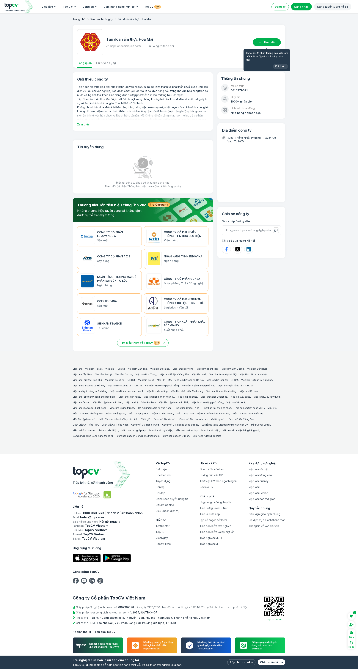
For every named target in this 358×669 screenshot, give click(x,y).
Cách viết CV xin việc (164, 419)
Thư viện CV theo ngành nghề (218, 481)
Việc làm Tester (81, 402)
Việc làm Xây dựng (240, 396)
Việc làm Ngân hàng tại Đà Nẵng (90, 391)
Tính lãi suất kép (210, 514)
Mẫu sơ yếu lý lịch (108, 430)
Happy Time (163, 543)
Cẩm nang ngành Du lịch (176, 436)
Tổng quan (84, 62)
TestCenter (162, 526)
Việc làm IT (255, 487)
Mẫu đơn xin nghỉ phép (134, 430)
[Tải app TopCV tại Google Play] (117, 558)
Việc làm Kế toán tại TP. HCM (222, 380)
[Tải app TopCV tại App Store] (87, 558)
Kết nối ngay (108, 521)
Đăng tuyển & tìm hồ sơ (332, 6)
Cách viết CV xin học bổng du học (180, 424)
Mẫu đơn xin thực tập (187, 430)
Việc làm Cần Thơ (137, 368)
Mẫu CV (272, 408)
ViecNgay (162, 537)
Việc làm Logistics (187, 396)
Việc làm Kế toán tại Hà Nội (189, 380)
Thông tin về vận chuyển (264, 526)
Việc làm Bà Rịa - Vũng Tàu (174, 374)
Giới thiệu (161, 469)
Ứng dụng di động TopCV (215, 502)
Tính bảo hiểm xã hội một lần (217, 531)
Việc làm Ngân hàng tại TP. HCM (235, 385)
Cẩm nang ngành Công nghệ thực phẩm (138, 436)
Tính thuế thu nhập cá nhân (216, 408)
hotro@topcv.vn (92, 517)
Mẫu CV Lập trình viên (84, 419)
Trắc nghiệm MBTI (211, 537)
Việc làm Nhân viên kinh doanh (127, 391)
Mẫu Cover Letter (260, 424)
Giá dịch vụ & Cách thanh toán (267, 520)
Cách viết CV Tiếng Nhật (115, 424)
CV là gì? (145, 419)
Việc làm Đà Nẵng (159, 368)
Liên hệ (160, 487)
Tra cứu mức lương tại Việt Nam (154, 408)
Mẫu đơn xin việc (210, 430)
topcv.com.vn (274, 619)
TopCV (151, 6)
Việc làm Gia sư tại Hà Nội (223, 374)
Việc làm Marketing (157, 391)
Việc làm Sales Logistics (214, 396)
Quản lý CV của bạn (212, 469)
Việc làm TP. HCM (115, 368)
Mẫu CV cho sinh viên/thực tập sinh (118, 419)
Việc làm (47, 6)
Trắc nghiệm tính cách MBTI (249, 408)
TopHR (160, 531)
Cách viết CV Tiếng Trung (145, 424)
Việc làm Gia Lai (123, 374)
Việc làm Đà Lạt (103, 374)
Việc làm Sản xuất (236, 402)
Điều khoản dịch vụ (167, 510)
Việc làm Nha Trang (146, 374)
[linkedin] (92, 581)
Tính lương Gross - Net (186, 408)
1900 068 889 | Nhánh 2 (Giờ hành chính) (113, 513)
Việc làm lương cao (260, 475)
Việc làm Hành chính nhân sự (159, 396)
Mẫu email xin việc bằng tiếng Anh (241, 430)
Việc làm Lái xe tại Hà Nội (253, 374)
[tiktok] (100, 581)
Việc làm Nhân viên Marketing (187, 391)
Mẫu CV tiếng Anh (115, 413)
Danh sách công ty (101, 19)
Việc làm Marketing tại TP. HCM (125, 385)
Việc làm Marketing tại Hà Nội (88, 385)
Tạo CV (68, 6)
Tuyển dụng (163, 481)
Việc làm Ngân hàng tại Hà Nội (198, 385)
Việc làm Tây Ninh (82, 374)
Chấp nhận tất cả (271, 662)
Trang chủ (79, 19)
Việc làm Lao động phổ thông (207, 402)
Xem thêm (83, 124)
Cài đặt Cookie (165, 504)
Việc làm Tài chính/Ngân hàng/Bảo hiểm (94, 396)
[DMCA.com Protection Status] (107, 494)
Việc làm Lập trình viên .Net (107, 402)
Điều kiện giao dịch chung (264, 514)
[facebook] (76, 581)
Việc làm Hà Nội (93, 368)
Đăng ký (280, 6)
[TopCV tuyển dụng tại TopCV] (108, 474)
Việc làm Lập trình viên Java (141, 402)
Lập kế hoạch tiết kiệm (213, 520)
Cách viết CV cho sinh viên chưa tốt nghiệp (202, 419)
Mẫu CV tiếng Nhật (139, 413)
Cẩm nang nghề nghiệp (119, 6)
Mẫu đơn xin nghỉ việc (160, 430)
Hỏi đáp (160, 493)
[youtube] (84, 581)
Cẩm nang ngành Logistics (206, 436)
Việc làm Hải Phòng (183, 368)
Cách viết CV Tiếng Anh (241, 419)
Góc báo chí (163, 475)
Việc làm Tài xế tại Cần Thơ (87, 380)
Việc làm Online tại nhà (122, 408)
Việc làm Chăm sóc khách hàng (89, 408)
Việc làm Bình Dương (233, 368)
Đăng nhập (301, 6)
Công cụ (88, 6)
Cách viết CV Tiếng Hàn (85, 424)
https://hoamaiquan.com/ (125, 46)
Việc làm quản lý (258, 481)
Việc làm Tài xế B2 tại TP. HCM (154, 380)
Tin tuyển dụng (106, 62)
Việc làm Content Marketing (221, 391)
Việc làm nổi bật (258, 469)
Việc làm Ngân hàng (129, 396)
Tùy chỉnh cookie (241, 662)
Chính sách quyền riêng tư (172, 498)
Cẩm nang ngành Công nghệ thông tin (93, 436)
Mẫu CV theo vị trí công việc (88, 413)
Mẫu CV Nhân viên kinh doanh (213, 413)
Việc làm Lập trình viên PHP (174, 402)
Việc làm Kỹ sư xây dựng (267, 396)
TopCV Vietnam (96, 526)
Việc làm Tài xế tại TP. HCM (120, 380)
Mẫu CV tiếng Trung (162, 413)
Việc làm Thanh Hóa (208, 368)
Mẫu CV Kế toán (185, 413)
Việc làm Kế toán (249, 391)
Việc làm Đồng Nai (257, 368)
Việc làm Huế (199, 374)
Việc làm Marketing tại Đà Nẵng (162, 385)
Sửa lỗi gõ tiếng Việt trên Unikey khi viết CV (225, 424)
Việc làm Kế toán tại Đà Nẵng (256, 380)
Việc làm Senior (258, 493)
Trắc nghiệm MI (209, 543)
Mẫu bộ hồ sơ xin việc (84, 430)
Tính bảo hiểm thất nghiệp (215, 526)
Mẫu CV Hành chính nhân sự (248, 413)
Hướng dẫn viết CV (211, 475)
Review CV (206, 487)
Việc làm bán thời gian (262, 498)
